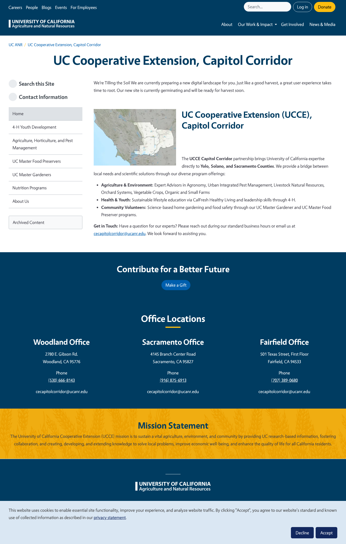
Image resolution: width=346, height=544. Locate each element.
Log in (302, 7)
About (226, 24)
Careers (15, 7)
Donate (324, 7)
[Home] (42, 24)
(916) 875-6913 (173, 380)
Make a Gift (175, 285)
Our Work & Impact (255, 24)
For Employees (84, 7)
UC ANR (15, 44)
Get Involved (292, 24)
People (32, 7)
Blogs (46, 7)
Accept (326, 533)
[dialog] (173, 522)
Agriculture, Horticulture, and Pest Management (42, 144)
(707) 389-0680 (284, 380)
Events (61, 7)
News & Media (322, 24)
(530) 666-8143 (61, 380)
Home (18, 113)
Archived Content (28, 222)
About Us (20, 201)
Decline (302, 533)
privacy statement (110, 517)
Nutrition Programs (29, 188)
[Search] (288, 7)
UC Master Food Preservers (36, 161)
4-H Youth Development (34, 127)
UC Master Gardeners (31, 174)
